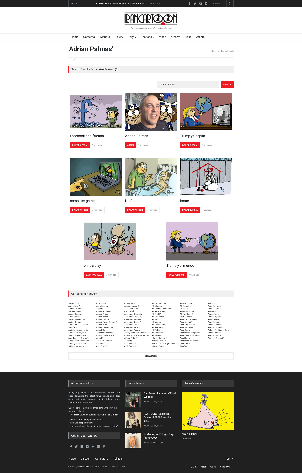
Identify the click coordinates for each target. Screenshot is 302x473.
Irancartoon (84, 467)
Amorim (211, 303)
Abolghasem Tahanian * (78, 341)
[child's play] (110, 241)
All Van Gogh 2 (186, 314)
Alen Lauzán (129, 311)
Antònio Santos (214, 335)
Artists (200, 37)
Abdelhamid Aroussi (77, 319)
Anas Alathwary (214, 306)
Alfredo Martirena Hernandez (136, 335)
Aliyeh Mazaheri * (187, 311)
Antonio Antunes (215, 325)
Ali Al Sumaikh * (131, 346)
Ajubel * (99, 338)
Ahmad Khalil (102, 317)
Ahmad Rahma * (103, 319)
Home (74, 37)
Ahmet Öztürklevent (104, 333)
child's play (92, 266)
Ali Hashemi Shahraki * (162, 309)
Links (188, 37)
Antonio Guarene (215, 327)
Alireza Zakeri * (186, 303)
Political (118, 458)
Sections (146, 37)
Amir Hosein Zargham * (190, 333)
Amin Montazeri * (187, 327)
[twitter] (195, 3)
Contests (89, 37)
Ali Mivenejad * (158, 325)
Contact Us (225, 467)
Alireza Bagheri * (159, 338)
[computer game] (96, 177)
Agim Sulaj (101, 309)
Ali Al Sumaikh (130, 344)
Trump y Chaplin (192, 136)
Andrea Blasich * (215, 311)
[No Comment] (151, 177)
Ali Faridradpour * (159, 303)
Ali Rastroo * (157, 335)
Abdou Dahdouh (75, 322)
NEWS (147, 402)
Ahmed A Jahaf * (103, 325)
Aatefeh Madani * (75, 309)
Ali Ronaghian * (186, 306)
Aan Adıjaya (73, 303)
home (184, 201)
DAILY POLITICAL (80, 145)
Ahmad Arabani (102, 314)
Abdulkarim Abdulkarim (78, 330)
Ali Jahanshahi (158, 311)
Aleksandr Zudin (131, 309)
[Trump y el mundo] (192, 241)
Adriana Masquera (76, 346)
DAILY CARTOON (80, 210)
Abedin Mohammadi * (77, 335)
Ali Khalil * (156, 314)
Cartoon (85, 458)
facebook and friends (87, 136)
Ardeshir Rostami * (216, 338)
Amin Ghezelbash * (188, 325)
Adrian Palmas (136, 136)
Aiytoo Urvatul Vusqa (105, 335)
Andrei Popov (214, 314)
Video (162, 37)
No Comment (135, 201)
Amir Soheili (185, 344)
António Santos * (215, 333)
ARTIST (130, 145)
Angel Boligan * (214, 319)
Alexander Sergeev (132, 319)
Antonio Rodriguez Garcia (219, 330)
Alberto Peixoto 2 (131, 306)
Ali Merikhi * (157, 319)
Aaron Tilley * (74, 306)
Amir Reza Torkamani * (190, 341)
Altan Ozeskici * (186, 317)
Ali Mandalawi (158, 317)
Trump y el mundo (180, 266)
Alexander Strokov (132, 327)
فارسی (194, 467)
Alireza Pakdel (158, 346)
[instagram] (206, 3)
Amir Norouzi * (186, 338)
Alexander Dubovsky (133, 314)
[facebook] (189, 3)
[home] (206, 177)
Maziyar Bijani (189, 433)
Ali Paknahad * (158, 327)
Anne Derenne (214, 322)
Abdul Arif (72, 327)
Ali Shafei (184, 309)
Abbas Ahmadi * (75, 311)
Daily (131, 37)
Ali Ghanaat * (157, 306)
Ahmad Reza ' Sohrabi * (106, 322)
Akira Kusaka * (102, 344)
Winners (105, 37)
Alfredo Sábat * (130, 338)
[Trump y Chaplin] (206, 112)
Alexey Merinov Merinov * (135, 333)
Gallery (119, 37)
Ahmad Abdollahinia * (105, 311)
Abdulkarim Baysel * (77, 333)
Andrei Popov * (214, 317)
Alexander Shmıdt (132, 325)
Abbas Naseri (74, 317)
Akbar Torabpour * (104, 341)
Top (227, 458)
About (203, 467)
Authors (213, 467)
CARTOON (186, 439)
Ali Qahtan (156, 330)
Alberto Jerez (130, 303)
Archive (175, 37)
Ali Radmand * (158, 333)
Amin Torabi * (185, 330)
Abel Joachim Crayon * (78, 338)
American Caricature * (189, 319)
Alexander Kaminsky (133, 317)
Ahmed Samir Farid (104, 327)
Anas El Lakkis (214, 309)
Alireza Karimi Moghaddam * (164, 344)
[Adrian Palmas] (151, 112)
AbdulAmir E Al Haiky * (78, 325)
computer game (82, 201)
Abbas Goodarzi (75, 314)
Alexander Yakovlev (132, 330)
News (72, 458)
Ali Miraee (156, 322)
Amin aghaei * (186, 322)
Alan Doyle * (101, 346)
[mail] (200, 3)
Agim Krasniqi (102, 306)
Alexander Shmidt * (132, 322)
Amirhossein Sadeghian (190, 335)
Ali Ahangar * (129, 341)
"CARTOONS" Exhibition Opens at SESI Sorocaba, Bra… (157, 417)
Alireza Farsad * (159, 341)
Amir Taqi (184, 346)
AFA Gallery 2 (102, 303)
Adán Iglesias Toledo (77, 344)
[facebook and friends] (96, 112)
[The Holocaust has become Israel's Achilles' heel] (208, 411)
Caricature (101, 458)
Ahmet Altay (101, 330)
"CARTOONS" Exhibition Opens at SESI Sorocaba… (121, 3)
